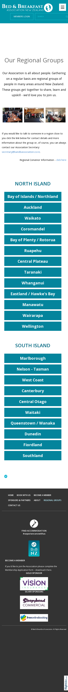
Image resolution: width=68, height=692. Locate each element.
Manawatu (32, 304)
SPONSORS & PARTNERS (19, 500)
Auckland (33, 207)
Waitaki (32, 412)
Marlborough (33, 358)
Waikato (33, 218)
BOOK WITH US (24, 495)
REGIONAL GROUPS (52, 500)
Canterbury (33, 390)
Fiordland (32, 444)
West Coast (33, 380)
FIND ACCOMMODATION (34, 530)
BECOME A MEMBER (42, 495)
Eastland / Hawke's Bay (33, 293)
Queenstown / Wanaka (33, 423)
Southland (33, 455)
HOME (11, 495)
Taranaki (33, 272)
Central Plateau (33, 261)
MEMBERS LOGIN (22, 16)
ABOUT (37, 500)
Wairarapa (33, 315)
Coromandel (33, 229)
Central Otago (33, 401)
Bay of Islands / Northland (32, 196)
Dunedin (33, 433)
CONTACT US (14, 505)
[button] (67, 687)
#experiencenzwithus (34, 533)
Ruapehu (32, 250)
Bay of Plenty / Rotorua (32, 239)
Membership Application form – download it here (28, 570)
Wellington (33, 326)
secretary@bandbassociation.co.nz (21, 151)
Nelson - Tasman (33, 369)
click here (61, 159)
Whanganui (33, 283)
